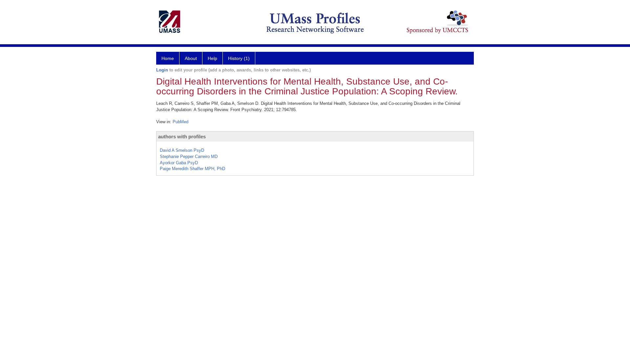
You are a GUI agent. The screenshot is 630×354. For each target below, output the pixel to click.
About (191, 58)
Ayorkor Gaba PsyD (179, 162)
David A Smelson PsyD (182, 150)
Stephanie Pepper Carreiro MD (189, 156)
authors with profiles (182, 136)
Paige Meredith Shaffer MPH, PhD (192, 168)
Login (162, 70)
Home (167, 58)
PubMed (180, 121)
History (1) (239, 58)
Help (212, 58)
